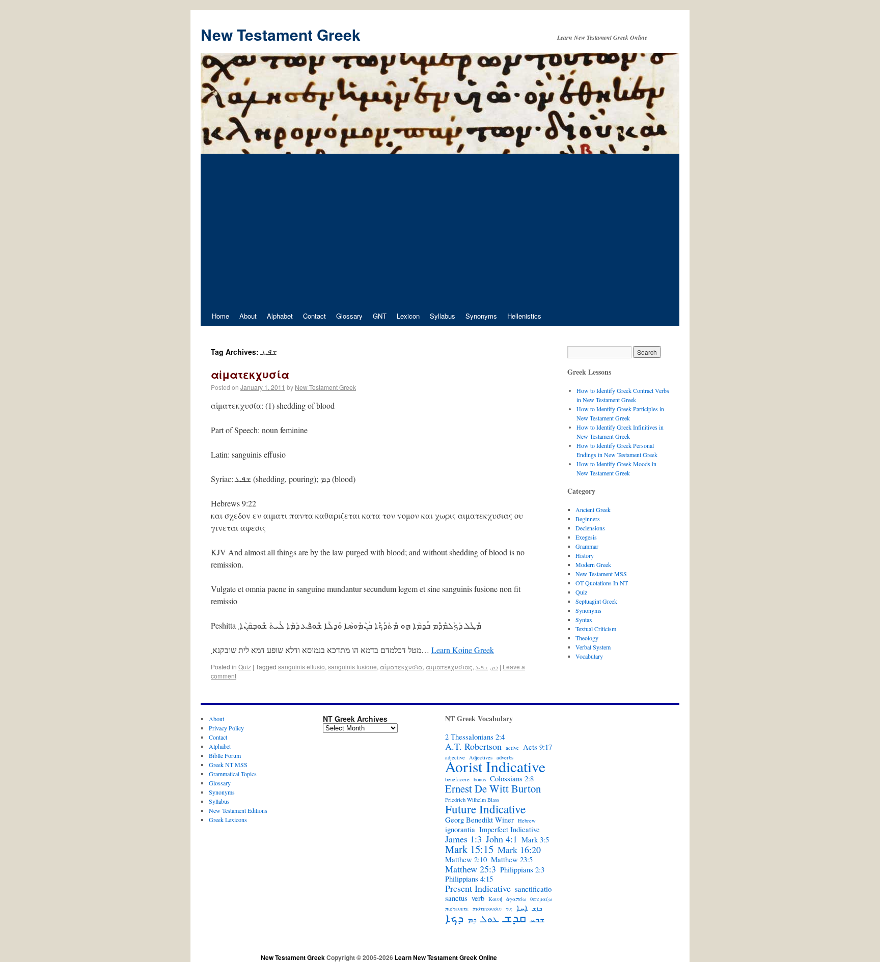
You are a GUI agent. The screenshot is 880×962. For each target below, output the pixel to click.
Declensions (590, 528)
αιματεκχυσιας (449, 666)
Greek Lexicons (228, 819)
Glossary (349, 316)
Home (220, 316)
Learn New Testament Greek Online (446, 957)
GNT (380, 316)
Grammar (586, 546)
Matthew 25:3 (470, 868)
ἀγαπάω (516, 898)
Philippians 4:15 (469, 879)
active (512, 747)
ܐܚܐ (522, 908)
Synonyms (481, 316)
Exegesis (586, 537)
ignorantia (460, 829)
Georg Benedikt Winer (479, 820)
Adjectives (480, 757)
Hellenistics (524, 316)
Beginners (587, 519)
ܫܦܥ (482, 666)
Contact (314, 316)
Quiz (244, 666)
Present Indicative (478, 888)
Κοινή (495, 898)
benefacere (457, 779)
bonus (480, 779)
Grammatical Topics (233, 774)
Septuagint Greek (596, 601)
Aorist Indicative (495, 766)
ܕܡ (494, 666)
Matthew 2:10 (466, 859)
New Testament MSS (601, 574)
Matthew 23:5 (512, 859)
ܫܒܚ (537, 919)
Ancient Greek (593, 509)
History (584, 555)
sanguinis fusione (352, 666)
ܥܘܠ (490, 918)
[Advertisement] (440, 230)
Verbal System (593, 647)
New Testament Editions (238, 810)
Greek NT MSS (228, 764)
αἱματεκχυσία (250, 374)
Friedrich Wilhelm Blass (472, 799)
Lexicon (408, 316)
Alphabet (280, 316)
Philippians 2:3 (522, 869)
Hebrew (527, 820)
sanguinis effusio (301, 666)
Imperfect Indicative (509, 829)
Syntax (583, 619)
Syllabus (442, 316)
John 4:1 (501, 838)
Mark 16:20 (519, 849)
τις (509, 908)
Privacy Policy (226, 728)
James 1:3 (463, 838)
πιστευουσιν (487, 908)
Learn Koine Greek (462, 649)
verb (478, 898)
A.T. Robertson (473, 746)
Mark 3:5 (535, 839)
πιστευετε (457, 908)
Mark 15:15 (469, 849)
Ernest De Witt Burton (493, 788)
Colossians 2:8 (512, 778)
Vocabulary (589, 656)
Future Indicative (485, 808)
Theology (586, 638)
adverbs (505, 757)
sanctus (456, 898)
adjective (455, 757)
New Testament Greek (281, 34)
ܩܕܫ (514, 917)
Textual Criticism (595, 629)
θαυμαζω (541, 898)
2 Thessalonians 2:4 (475, 737)
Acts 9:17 (537, 747)
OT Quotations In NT (601, 583)
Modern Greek (593, 564)
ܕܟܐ (454, 917)
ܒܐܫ (537, 908)
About (248, 316)
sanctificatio (533, 889)
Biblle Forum (225, 755)
